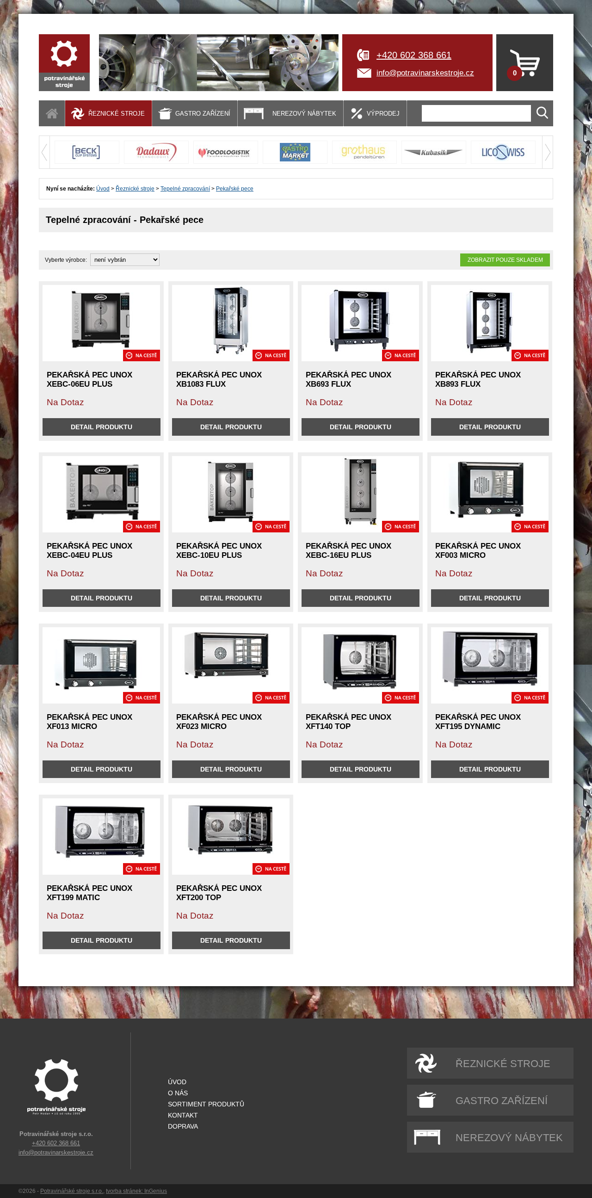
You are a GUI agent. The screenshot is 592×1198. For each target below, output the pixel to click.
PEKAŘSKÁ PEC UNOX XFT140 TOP (348, 722)
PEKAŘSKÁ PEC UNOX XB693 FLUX (348, 380)
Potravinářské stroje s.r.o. (71, 1191)
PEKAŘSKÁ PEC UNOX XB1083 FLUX (219, 380)
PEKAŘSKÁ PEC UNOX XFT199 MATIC (89, 893)
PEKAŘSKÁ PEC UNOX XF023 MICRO (219, 722)
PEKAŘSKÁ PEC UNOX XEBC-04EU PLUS (89, 551)
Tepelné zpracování (185, 188)
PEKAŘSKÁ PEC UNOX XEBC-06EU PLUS (89, 380)
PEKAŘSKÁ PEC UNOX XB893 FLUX (478, 380)
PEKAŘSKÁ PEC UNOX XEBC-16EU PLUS (348, 551)
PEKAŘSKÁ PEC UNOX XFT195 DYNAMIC (478, 722)
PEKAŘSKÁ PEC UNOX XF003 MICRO (478, 551)
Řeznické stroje (135, 188)
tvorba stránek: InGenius (136, 1191)
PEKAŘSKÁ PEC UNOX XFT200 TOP (219, 893)
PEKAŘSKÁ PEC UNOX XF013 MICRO (89, 722)
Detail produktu (101, 427)
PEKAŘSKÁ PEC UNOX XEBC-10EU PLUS (219, 551)
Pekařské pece (234, 188)
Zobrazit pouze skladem (505, 260)
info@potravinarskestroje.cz (425, 72)
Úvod (103, 188)
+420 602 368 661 (413, 55)
